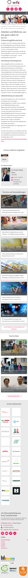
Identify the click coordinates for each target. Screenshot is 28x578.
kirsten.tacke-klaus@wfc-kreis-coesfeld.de (17, 182)
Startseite (13, 24)
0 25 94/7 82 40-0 (8, 525)
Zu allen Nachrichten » (14, 396)
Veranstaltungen (5, 540)
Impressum (4, 548)
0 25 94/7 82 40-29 (8, 527)
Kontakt (3, 544)
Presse (3, 542)
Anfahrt (3, 546)
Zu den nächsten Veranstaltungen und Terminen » (14, 328)
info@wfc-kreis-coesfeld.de (10, 529)
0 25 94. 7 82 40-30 (18, 177)
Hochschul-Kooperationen (5, 159)
